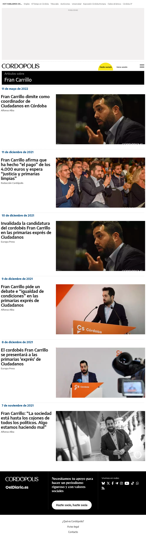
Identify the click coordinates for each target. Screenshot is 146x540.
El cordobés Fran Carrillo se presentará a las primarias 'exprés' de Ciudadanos (24, 356)
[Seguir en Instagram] (121, 483)
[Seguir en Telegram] (116, 483)
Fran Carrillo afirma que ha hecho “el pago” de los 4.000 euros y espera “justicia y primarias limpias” (25, 169)
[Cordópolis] (24, 479)
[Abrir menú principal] (142, 66)
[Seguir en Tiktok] (132, 483)
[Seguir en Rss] (103, 488)
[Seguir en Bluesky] (103, 483)
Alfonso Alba (7, 110)
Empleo (27, 4)
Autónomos (65, 4)
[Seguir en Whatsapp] (137, 483)
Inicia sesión (122, 67)
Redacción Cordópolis (12, 183)
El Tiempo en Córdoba (40, 4)
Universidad (76, 4)
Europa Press (8, 241)
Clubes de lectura (114, 4)
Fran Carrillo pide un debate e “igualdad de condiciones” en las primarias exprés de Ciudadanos (22, 296)
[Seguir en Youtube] (127, 483)
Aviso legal (73, 526)
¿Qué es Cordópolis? (73, 521)
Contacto (73, 531)
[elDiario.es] (24, 487)
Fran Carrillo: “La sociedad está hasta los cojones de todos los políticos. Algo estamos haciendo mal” (26, 420)
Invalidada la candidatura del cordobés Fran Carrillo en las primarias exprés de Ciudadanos (26, 230)
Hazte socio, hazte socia (71, 505)
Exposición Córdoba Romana (94, 4)
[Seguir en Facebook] (113, 483)
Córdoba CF (127, 4)
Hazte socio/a (106, 67)
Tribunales (55, 4)
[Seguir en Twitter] (108, 483)
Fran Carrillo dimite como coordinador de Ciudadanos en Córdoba (25, 101)
